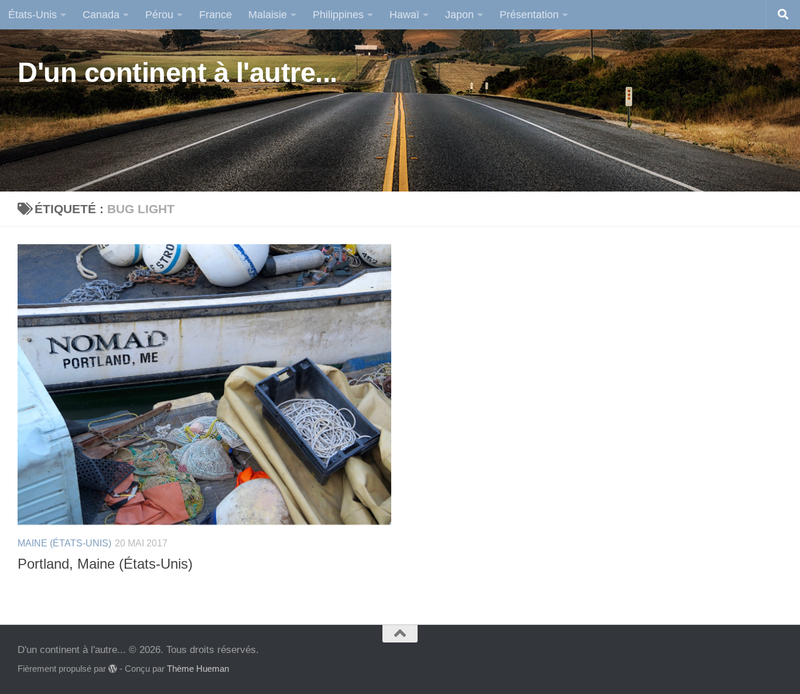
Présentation (529, 14)
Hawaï (404, 14)
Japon (459, 14)
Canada (101, 14)
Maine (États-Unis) (64, 543)
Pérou (159, 14)
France (215, 14)
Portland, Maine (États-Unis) (105, 564)
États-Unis (32, 14)
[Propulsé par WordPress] (112, 669)
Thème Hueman (198, 669)
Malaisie (267, 14)
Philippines (338, 14)
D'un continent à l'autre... (177, 72)
